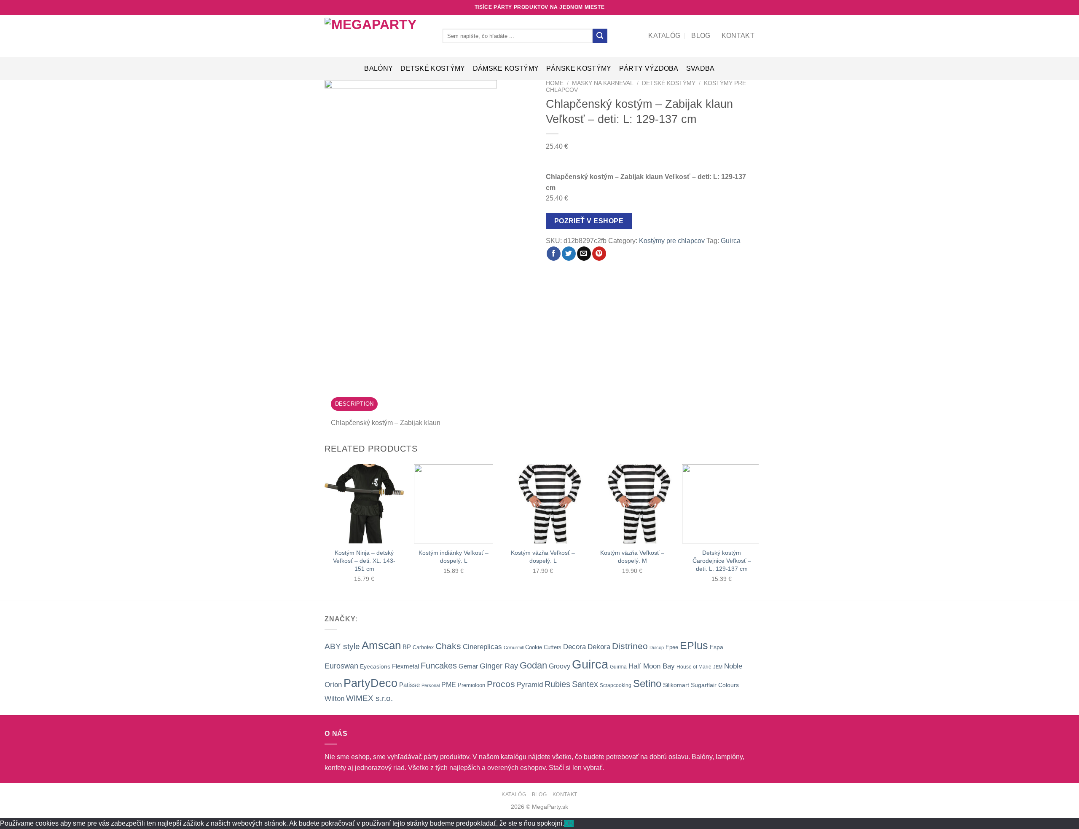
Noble (733, 666)
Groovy (559, 666)
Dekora (599, 646)
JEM (717, 666)
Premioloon (471, 685)
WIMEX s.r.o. (369, 698)
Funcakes (439, 665)
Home (555, 83)
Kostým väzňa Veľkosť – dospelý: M (632, 556)
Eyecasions (375, 666)
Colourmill (513, 647)
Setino (647, 683)
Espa (716, 647)
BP (407, 646)
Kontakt (738, 35)
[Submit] (600, 36)
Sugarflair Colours (715, 685)
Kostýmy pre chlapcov (672, 240)
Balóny (378, 68)
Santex (585, 684)
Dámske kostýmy (506, 68)
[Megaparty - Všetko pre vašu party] (377, 35)
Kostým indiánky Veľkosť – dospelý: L (454, 556)
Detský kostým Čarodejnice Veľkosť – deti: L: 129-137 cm (721, 560)
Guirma (618, 667)
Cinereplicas (482, 647)
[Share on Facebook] (554, 253)
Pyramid (530, 684)
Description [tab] (354, 404)
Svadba (700, 68)
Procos (501, 684)
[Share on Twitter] (569, 253)
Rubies (557, 684)
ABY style (342, 646)
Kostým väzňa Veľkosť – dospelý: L (543, 556)
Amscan (381, 645)
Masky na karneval (602, 83)
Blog (700, 35)
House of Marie (693, 667)
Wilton (334, 699)
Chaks (448, 646)
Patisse (409, 684)
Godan (533, 665)
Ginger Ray (499, 666)
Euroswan (341, 666)
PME (448, 684)
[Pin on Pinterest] (599, 253)
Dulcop (657, 647)
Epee (672, 647)
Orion (333, 685)
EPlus (694, 645)
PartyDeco (370, 683)
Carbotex (423, 647)
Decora (574, 647)
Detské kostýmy (432, 68)
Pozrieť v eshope (588, 221)
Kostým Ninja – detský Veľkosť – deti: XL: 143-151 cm (364, 560)
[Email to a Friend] (584, 253)
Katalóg (664, 35)
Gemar (468, 666)
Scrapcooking (615, 685)
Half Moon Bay (651, 666)
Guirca (731, 240)
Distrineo (630, 646)
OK (569, 823)
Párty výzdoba (649, 68)
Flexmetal (405, 666)
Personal (430, 685)
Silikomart (676, 685)
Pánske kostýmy (578, 68)
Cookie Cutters (543, 647)
